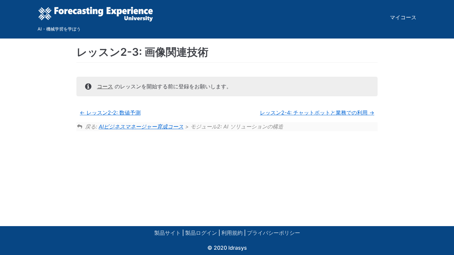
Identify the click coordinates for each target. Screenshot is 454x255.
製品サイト (167, 232)
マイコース (403, 17)
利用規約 (232, 232)
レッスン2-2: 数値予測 (113, 112)
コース (105, 86)
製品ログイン (201, 232)
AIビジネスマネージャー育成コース (141, 126)
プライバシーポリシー (273, 232)
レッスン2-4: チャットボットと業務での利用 (314, 112)
